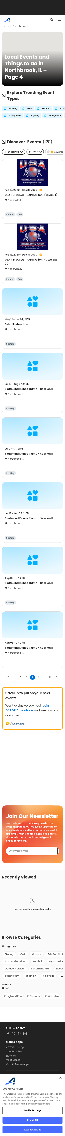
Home (5, 26)
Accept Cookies (32, 1129)
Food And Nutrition (15, 961)
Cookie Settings (32, 1110)
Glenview (35, 996)
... (44, 677)
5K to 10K (11, 1055)
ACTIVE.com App (15, 1047)
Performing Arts (40, 968)
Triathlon (31, 975)
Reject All (32, 1120)
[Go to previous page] (8, 677)
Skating (9, 954)
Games (36, 954)
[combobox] (13, 152)
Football (37, 961)
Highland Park (14, 996)
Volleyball (48, 975)
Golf (22, 954)
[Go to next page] (56, 677)
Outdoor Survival (14, 968)
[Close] (60, 1077)
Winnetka (53, 996)
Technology (12, 975)
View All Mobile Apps (17, 1064)
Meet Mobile (13, 1060)
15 (50, 677)
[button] (35, 152)
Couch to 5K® (14, 1051)
